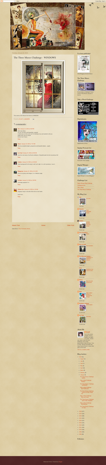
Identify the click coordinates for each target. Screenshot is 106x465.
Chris (80, 268)
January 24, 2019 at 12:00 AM (29, 162)
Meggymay (20, 171)
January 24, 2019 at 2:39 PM (29, 180)
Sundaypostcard (81, 185)
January (82, 374)
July (81, 361)
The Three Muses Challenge (84, 189)
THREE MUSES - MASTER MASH (88, 224)
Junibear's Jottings (84, 303)
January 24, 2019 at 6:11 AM (31, 171)
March (82, 370)
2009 (80, 432)
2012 (80, 425)
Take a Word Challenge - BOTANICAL (86, 403)
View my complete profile (83, 349)
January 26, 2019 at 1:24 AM (31, 189)
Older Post (70, 225)
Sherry (81, 279)
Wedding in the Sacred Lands (89, 270)
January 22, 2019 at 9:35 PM (27, 128)
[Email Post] (33, 119)
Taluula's (81, 209)
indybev (20, 162)
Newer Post (16, 225)
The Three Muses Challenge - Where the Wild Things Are (87, 392)
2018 (80, 411)
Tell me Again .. (89, 304)
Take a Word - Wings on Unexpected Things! (89, 294)
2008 (80, 434)
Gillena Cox (21, 189)
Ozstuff (88, 332)
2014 (80, 420)
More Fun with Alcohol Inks (89, 282)
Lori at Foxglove (83, 232)
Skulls (87, 234)
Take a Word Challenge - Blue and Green (86, 396)
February (82, 372)
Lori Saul (20, 153)
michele (20, 180)
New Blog (88, 316)
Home (43, 225)
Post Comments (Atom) (24, 228)
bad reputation (89, 245)
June (81, 363)
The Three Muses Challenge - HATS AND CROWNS (87, 400)
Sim (19, 128)
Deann (19, 143)
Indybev (81, 220)
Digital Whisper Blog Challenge (84, 183)
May (81, 365)
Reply (19, 139)
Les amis (88, 198)
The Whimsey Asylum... (85, 256)
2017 (80, 413)
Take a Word (80, 187)
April (81, 368)
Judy (80, 291)
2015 (80, 418)
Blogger (60, 461)
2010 (80, 429)
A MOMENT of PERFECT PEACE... (89, 259)
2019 (80, 357)
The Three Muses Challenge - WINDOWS (87, 384)
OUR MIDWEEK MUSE (88, 212)
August (82, 359)
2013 (80, 422)
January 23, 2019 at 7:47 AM (28, 143)
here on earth (82, 244)
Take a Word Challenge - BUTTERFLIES (86, 388)
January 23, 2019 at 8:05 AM (30, 153)
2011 (80, 427)
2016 (80, 416)
